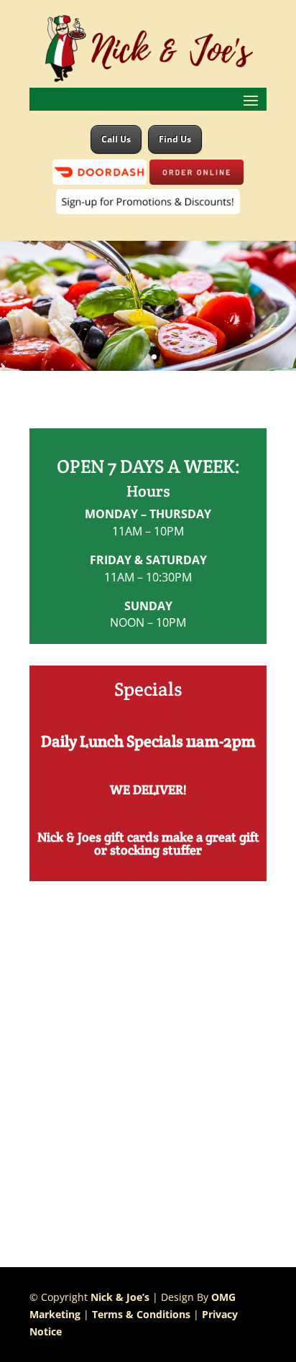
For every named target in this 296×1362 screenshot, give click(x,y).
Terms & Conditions (141, 1314)
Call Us (116, 139)
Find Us (175, 139)
